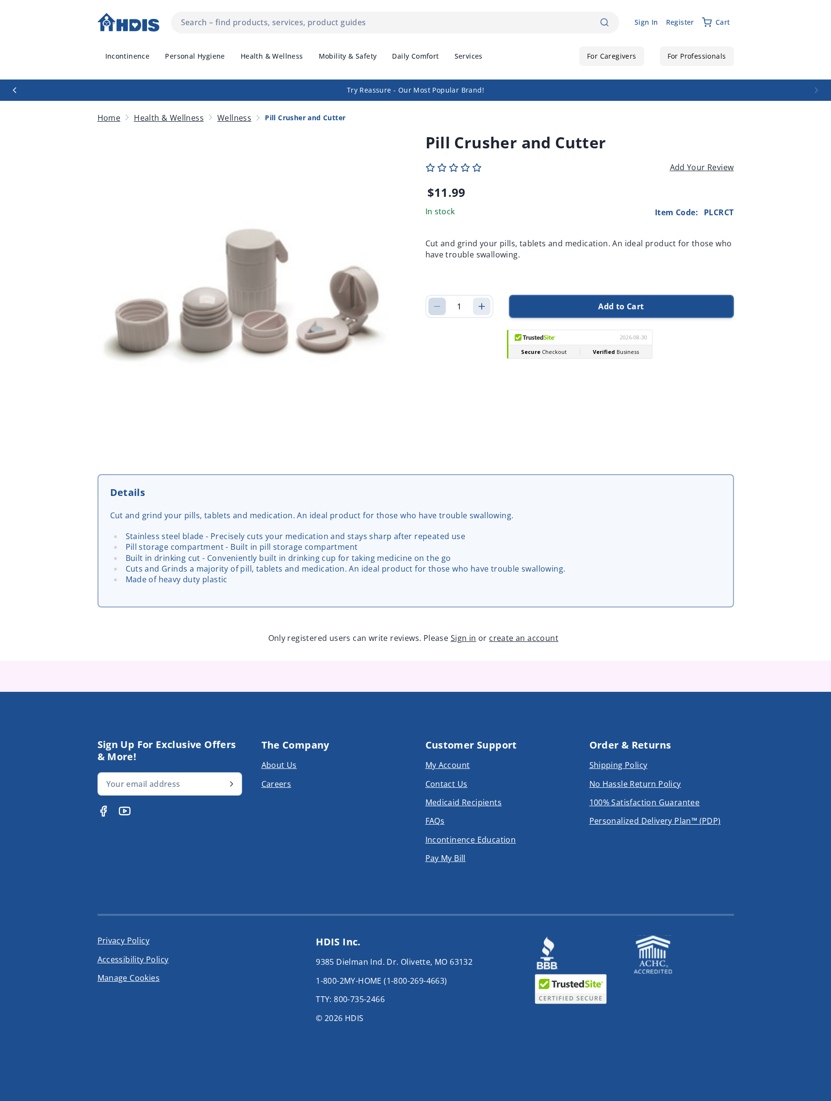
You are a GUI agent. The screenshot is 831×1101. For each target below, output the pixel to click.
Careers (276, 784)
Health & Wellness (169, 117)
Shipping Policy (618, 765)
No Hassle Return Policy (635, 784)
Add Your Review (702, 167)
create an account (523, 638)
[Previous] (14, 90)
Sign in (463, 638)
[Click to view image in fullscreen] (252, 289)
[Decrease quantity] (437, 306)
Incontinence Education (470, 839)
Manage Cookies (129, 978)
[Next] (816, 90)
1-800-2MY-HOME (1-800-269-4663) (381, 980)
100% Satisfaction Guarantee (644, 802)
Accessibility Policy (133, 959)
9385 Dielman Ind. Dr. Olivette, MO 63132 (394, 962)
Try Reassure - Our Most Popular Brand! (415, 90)
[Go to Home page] (129, 22)
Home (109, 117)
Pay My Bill (445, 858)
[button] (453, 168)
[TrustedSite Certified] (571, 989)
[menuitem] (128, 56)
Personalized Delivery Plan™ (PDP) (655, 820)
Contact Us (446, 784)
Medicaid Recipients (463, 802)
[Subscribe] (231, 784)
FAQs (435, 820)
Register (680, 22)
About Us (279, 765)
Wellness (234, 117)
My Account (447, 765)
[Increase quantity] (481, 306)
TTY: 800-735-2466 (350, 999)
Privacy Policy (124, 940)
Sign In (646, 22)
